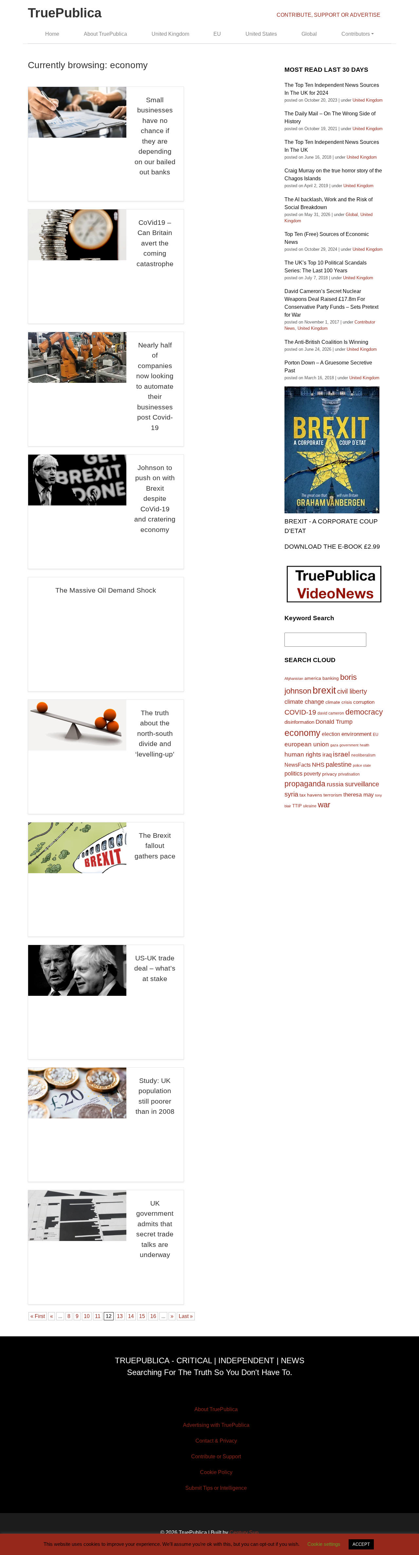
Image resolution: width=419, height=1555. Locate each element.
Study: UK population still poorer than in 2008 (155, 1096)
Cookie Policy (216, 1472)
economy (302, 733)
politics (293, 773)
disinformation (299, 722)
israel (341, 754)
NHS (318, 764)
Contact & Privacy (216, 1441)
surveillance (362, 784)
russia (335, 784)
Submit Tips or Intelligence (216, 1488)
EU (217, 34)
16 (153, 1316)
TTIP (297, 805)
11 (97, 1316)
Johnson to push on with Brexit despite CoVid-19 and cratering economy (154, 498)
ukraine (310, 806)
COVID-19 (300, 712)
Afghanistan (293, 678)
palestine (339, 764)
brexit (324, 690)
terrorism (332, 794)
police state (362, 765)
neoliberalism (363, 755)
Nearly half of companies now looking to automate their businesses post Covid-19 (154, 386)
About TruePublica (105, 34)
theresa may (358, 795)
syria (291, 794)
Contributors (355, 34)
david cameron (331, 713)
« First (37, 1316)
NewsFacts (297, 765)
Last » (186, 1316)
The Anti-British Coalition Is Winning (326, 342)
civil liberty (352, 691)
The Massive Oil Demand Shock (105, 590)
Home (52, 34)
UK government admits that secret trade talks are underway (154, 1229)
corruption (363, 702)
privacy (329, 774)
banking (330, 678)
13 (120, 1316)
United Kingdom (170, 34)
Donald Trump (334, 721)
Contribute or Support (216, 1456)
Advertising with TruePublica (216, 1425)
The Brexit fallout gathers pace (155, 846)
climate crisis (338, 702)
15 (142, 1316)
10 (87, 1316)
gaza (334, 745)
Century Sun (244, 1532)
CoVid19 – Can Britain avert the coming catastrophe (155, 243)
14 (131, 1316)
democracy (364, 712)
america (312, 678)
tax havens (311, 794)
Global (309, 34)
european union (306, 744)
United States (261, 34)
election (331, 734)
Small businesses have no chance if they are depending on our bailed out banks (155, 136)
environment (356, 734)
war (324, 804)
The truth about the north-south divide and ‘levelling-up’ (154, 733)
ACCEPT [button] (361, 1544)
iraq (327, 755)
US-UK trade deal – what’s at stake (154, 968)
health (364, 745)
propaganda (304, 783)
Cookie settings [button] (323, 1544)
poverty (312, 774)
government (348, 745)
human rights (302, 754)
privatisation (349, 774)
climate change (304, 702)
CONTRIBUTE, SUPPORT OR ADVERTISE (328, 15)
